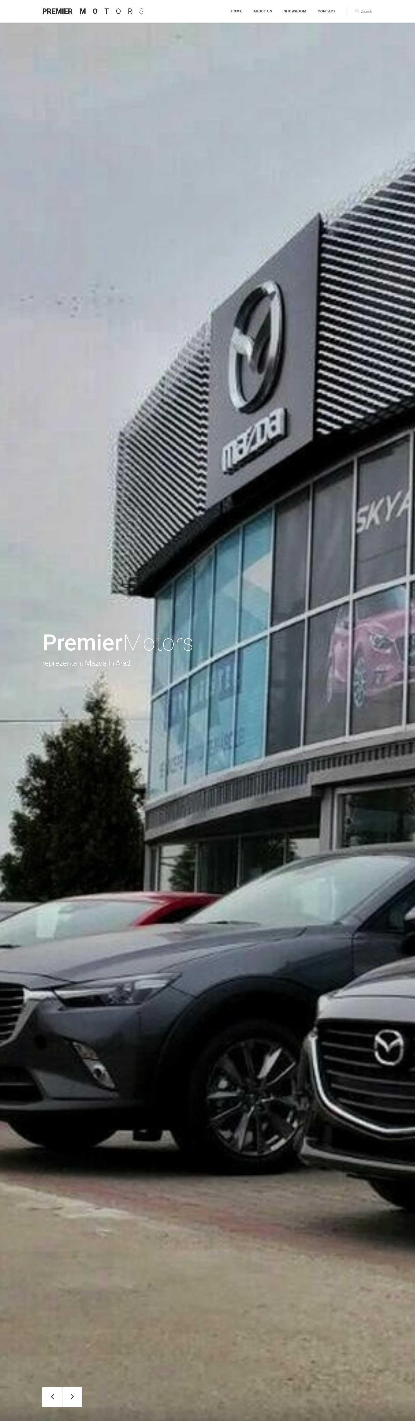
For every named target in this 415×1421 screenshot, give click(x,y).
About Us (262, 11)
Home (236, 11)
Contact (327, 11)
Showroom (294, 11)
